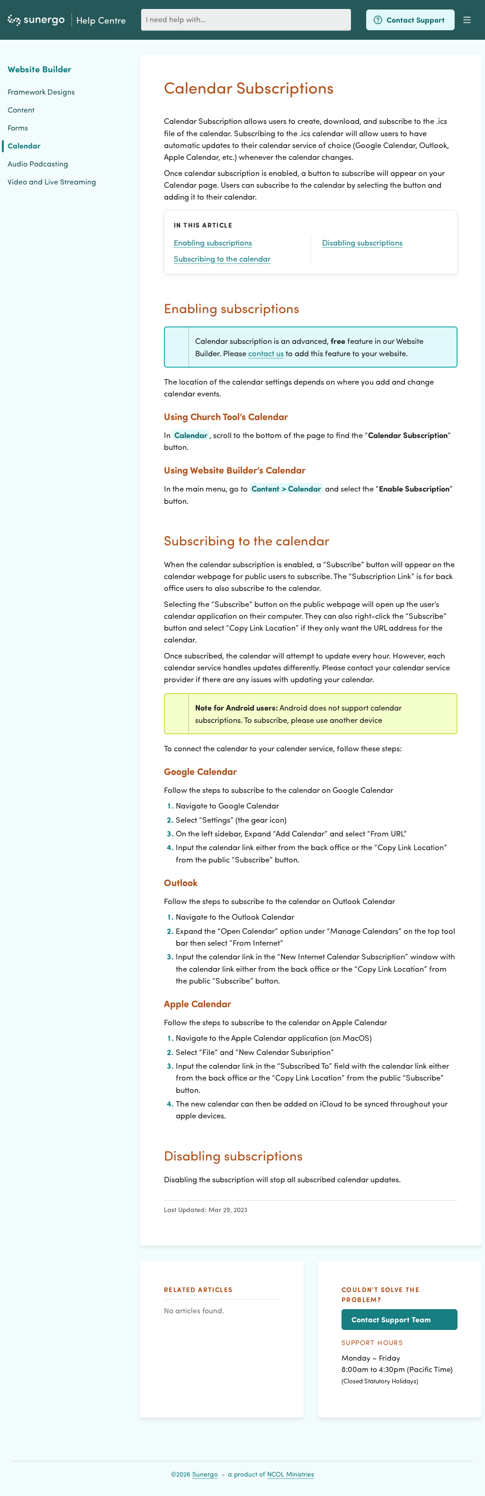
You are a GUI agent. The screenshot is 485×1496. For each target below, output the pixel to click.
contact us (266, 353)
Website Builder (40, 69)
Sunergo (205, 1474)
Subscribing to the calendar (222, 258)
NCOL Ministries (290, 1474)
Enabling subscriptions (213, 242)
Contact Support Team (391, 1319)
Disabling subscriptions (362, 242)
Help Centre (101, 20)
